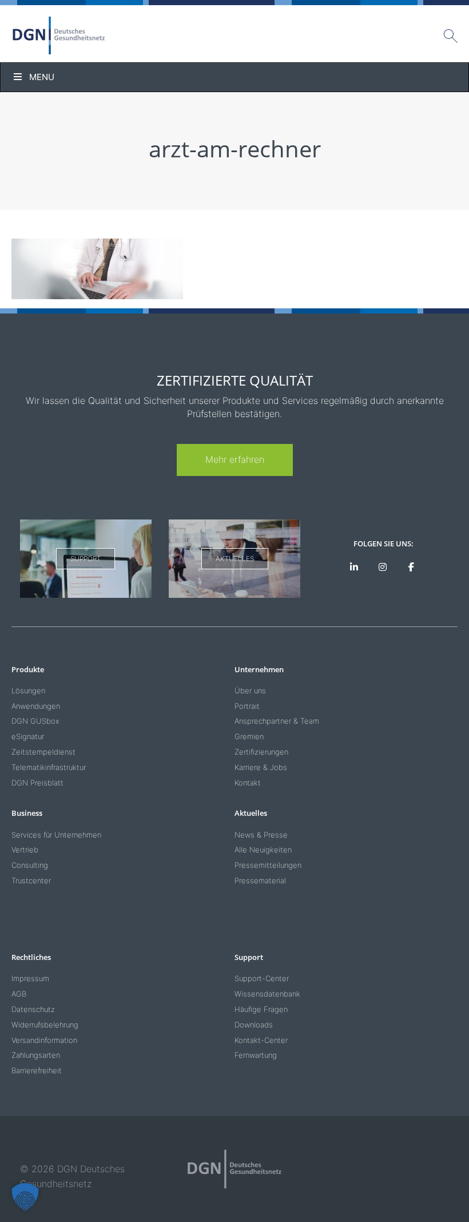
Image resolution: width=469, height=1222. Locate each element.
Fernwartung (255, 1055)
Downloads (253, 1024)
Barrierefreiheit (36, 1070)
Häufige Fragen (261, 1009)
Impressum (30, 978)
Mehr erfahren (234, 459)
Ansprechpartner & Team (276, 720)
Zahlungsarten (35, 1055)
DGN (58, 35)
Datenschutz (33, 1009)
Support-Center (261, 978)
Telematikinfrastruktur (48, 767)
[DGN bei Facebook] (411, 567)
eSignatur (27, 736)
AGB (18, 993)
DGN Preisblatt (37, 782)
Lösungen (28, 690)
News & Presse (261, 834)
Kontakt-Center (261, 1040)
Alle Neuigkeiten (263, 849)
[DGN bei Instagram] (383, 567)
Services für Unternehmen (56, 834)
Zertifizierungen (261, 751)
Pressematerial (260, 880)
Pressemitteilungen (267, 865)
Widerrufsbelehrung (44, 1024)
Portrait (247, 706)
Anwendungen (35, 706)
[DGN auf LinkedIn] (354, 567)
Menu (41, 77)
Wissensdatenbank (267, 993)
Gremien (249, 736)
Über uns (250, 690)
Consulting (29, 865)
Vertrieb (24, 849)
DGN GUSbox (35, 720)
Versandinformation (44, 1040)
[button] (25, 1197)
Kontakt (247, 782)
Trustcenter (31, 880)
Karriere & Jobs (260, 767)
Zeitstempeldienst (43, 751)
